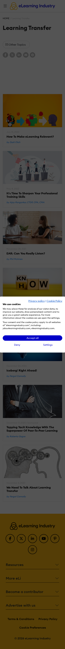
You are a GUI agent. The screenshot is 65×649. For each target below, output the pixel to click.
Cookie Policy (54, 301)
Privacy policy (36, 301)
